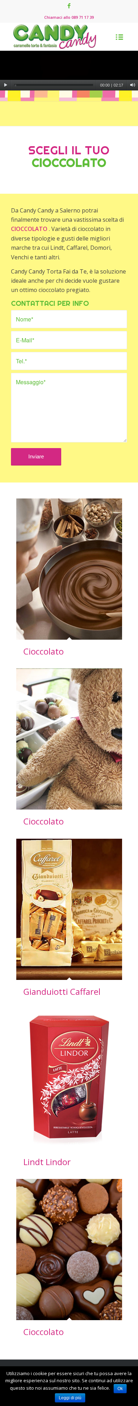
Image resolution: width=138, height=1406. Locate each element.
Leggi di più (70, 1397)
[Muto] (132, 85)
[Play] (5, 85)
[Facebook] (69, 5)
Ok (120, 1388)
